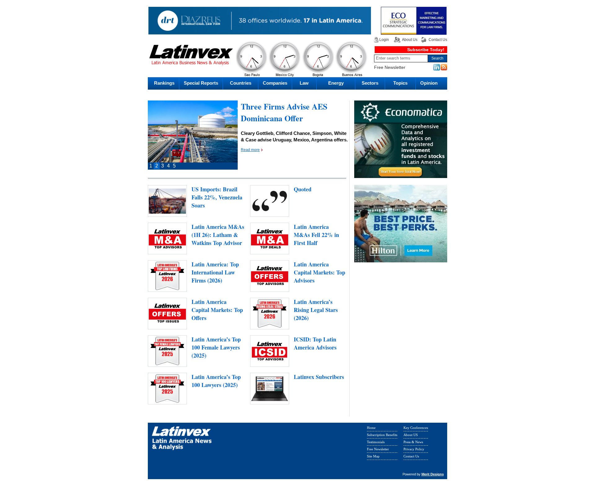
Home (371, 429)
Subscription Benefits (382, 436)
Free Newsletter (389, 67)
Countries (240, 83)
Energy (336, 83)
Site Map (373, 457)
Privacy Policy (413, 450)
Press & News (413, 443)
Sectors (370, 83)
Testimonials (376, 443)
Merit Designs (432, 475)
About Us (409, 40)
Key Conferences (415, 429)
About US (410, 436)
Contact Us (438, 40)
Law (304, 83)
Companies (275, 83)
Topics (400, 83)
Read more (250, 161)
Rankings (164, 83)
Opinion (429, 83)
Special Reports (201, 83)
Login (384, 40)
